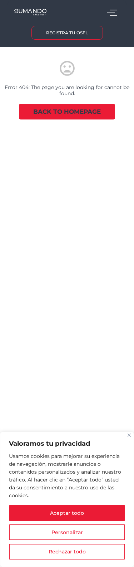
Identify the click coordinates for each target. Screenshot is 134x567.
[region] (67, 499)
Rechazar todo (67, 551)
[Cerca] (129, 435)
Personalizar (67, 532)
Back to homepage (67, 111)
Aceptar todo (67, 513)
